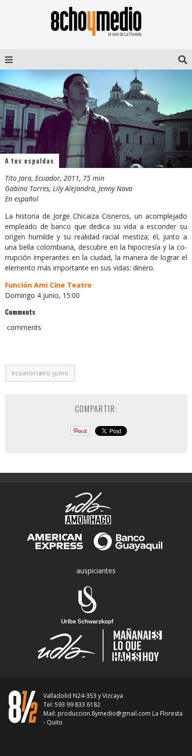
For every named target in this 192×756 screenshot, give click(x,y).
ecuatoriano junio (40, 373)
